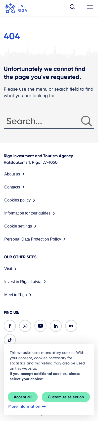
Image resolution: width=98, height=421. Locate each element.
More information (24, 406)
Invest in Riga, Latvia (22, 282)
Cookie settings (18, 226)
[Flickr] (71, 326)
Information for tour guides (27, 213)
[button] (73, 8)
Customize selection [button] (66, 397)
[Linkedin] (56, 326)
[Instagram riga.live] (25, 326)
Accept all (23, 397)
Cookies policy (17, 200)
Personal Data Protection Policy (32, 239)
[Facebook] (10, 326)
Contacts (12, 187)
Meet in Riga (15, 295)
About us (12, 174)
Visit (8, 269)
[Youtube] (40, 326)
